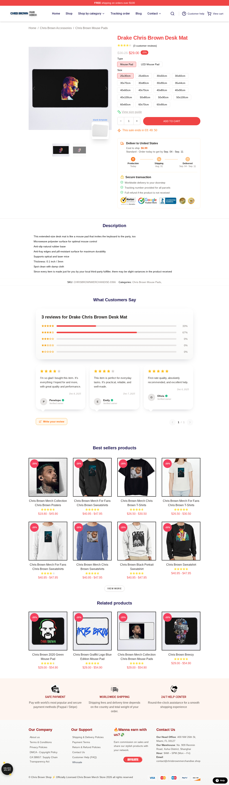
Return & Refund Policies (86, 747)
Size (119, 70)
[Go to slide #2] (79, 150)
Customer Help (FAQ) (84, 757)
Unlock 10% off (7, 769)
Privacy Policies (38, 747)
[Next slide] (106, 88)
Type (120, 58)
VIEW (48, 493)
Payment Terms (81, 742)
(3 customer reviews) (145, 45)
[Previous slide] (34, 88)
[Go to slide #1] (60, 150)
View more (114, 588)
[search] (172, 13)
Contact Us (78, 752)
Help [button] (222, 780)
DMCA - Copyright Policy (43, 752)
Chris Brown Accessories (56, 28)
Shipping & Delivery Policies (88, 737)
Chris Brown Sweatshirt (181, 564)
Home (32, 28)
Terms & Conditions (41, 742)
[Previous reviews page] (172, 422)
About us (35, 737)
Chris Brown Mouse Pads (91, 28)
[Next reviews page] (190, 422)
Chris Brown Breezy (181, 654)
